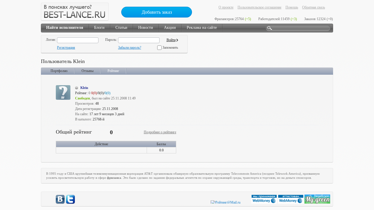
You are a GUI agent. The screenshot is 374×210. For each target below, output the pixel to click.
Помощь (291, 7)
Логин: (51, 40)
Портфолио (59, 71)
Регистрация (66, 48)
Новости (145, 27)
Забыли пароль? (129, 48)
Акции (170, 27)
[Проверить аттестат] (291, 202)
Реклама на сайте (202, 27)
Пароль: (111, 40)
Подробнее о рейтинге (160, 132)
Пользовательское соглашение (259, 7)
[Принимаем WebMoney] (264, 202)
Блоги (99, 27)
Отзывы (88, 71)
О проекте (226, 7)
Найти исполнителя (64, 27)
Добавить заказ (157, 12)
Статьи (121, 27)
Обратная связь (313, 7)
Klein (84, 88)
